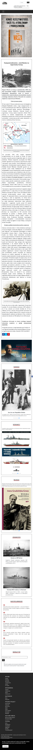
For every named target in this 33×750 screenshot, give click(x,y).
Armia (6, 707)
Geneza (6, 678)
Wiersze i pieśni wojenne (10, 717)
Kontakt (6, 728)
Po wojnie (7, 685)
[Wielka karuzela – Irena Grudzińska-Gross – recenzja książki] (16, 509)
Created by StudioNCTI (5, 738)
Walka (6, 709)
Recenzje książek (8, 718)
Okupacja (7, 704)
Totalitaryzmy (8, 682)
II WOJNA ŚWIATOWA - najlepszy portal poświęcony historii (15, 734)
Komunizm (7, 711)
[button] (12, 473)
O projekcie (7, 725)
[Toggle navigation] (3, 11)
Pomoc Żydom (8, 710)
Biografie (7, 713)
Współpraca (7, 724)
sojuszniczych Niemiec (14, 98)
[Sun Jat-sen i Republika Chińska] (16, 390)
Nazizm (6, 684)
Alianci (6, 692)
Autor (6, 723)
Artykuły (6, 689)
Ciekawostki (7, 691)
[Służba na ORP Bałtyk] (16, 548)
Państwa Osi (7, 693)
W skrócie (7, 681)
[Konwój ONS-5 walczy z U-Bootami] (16, 577)
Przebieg (7, 679)
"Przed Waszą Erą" (8, 730)
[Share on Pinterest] (8, 334)
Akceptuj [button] (5, 746)
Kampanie (7, 699)
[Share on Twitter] (6, 334)
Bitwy (6, 697)
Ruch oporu (7, 706)
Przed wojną (7, 703)
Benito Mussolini (19, 97)
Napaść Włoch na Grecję (9, 90)
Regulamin (7, 727)
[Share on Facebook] (3, 334)
